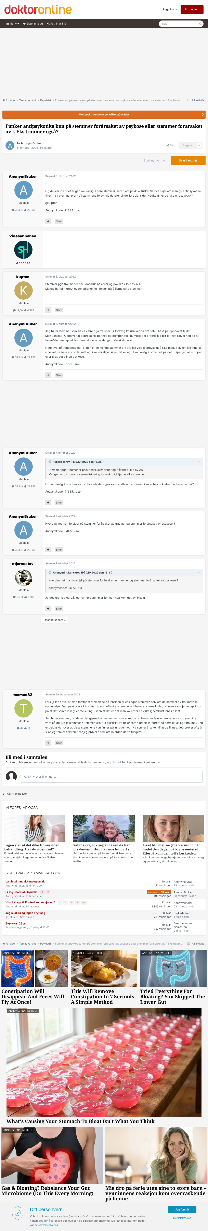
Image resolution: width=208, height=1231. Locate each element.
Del (171, 145)
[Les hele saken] (34, 829)
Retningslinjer (59, 23)
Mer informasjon (182, 1218)
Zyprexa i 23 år (15, 923)
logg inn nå (114, 762)
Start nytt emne (154, 160)
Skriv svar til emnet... (41, 776)
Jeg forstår (182, 1209)
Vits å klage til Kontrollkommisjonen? (30, 902)
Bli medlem (192, 9)
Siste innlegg (34, 23)
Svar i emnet (188, 160)
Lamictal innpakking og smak (25, 881)
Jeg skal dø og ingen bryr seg (25, 913)
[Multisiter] (48, 221)
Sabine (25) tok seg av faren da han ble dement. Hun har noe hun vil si (102, 847)
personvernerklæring (46, 1225)
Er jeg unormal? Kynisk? (21, 892)
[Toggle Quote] (50, 461)
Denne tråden (185, 23)
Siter (59, 221)
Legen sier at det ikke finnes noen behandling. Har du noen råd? (32, 847)
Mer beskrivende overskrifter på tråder (104, 114)
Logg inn (169, 9)
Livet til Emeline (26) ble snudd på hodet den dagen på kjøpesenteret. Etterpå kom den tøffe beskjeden (171, 849)
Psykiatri (46, 147)
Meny (13, 23)
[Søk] (200, 23)
